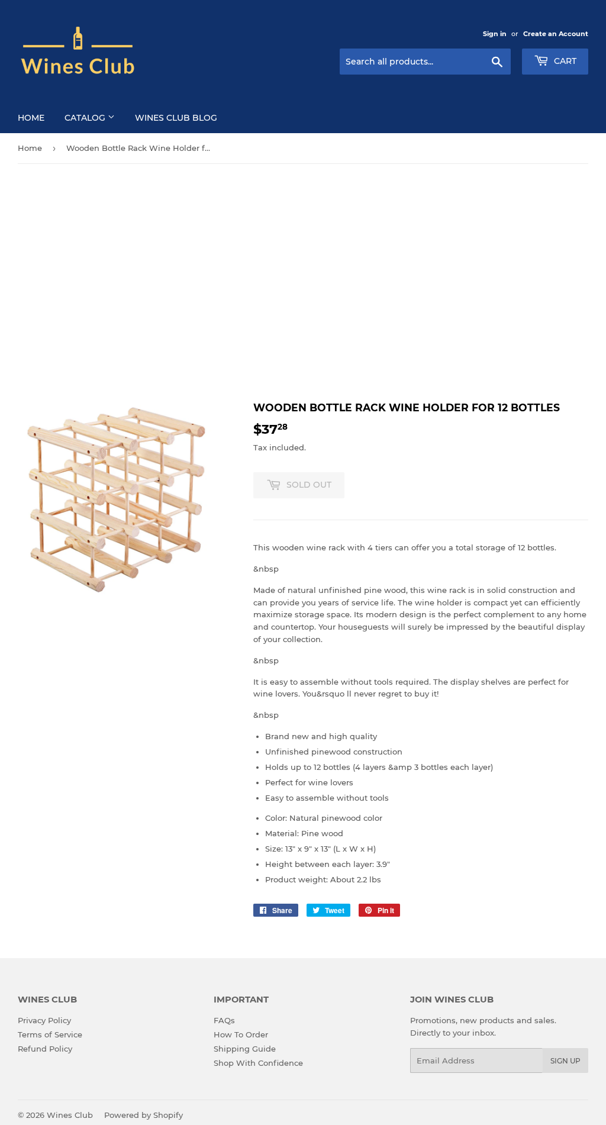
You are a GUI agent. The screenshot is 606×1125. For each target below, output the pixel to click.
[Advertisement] (303, 282)
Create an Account (555, 34)
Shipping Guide (245, 1048)
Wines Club (70, 1115)
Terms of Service (50, 1034)
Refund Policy (45, 1048)
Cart (564, 61)
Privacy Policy (44, 1020)
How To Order (241, 1034)
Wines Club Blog (176, 117)
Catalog (86, 117)
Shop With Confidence (258, 1063)
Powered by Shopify (143, 1115)
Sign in (495, 34)
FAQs (224, 1020)
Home (31, 117)
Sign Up (565, 1060)
